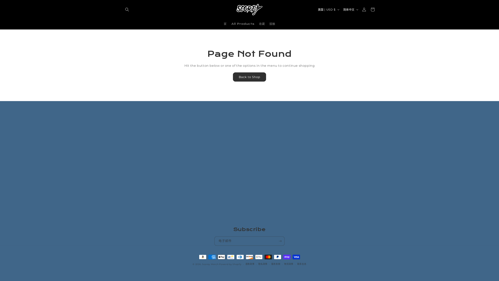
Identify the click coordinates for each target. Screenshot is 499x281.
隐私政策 (262, 264)
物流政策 (288, 264)
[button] (127, 9)
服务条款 (275, 264)
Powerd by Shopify (230, 264)
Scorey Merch (210, 264)
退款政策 (250, 264)
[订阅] (280, 241)
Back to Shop (249, 77)
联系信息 (301, 264)
